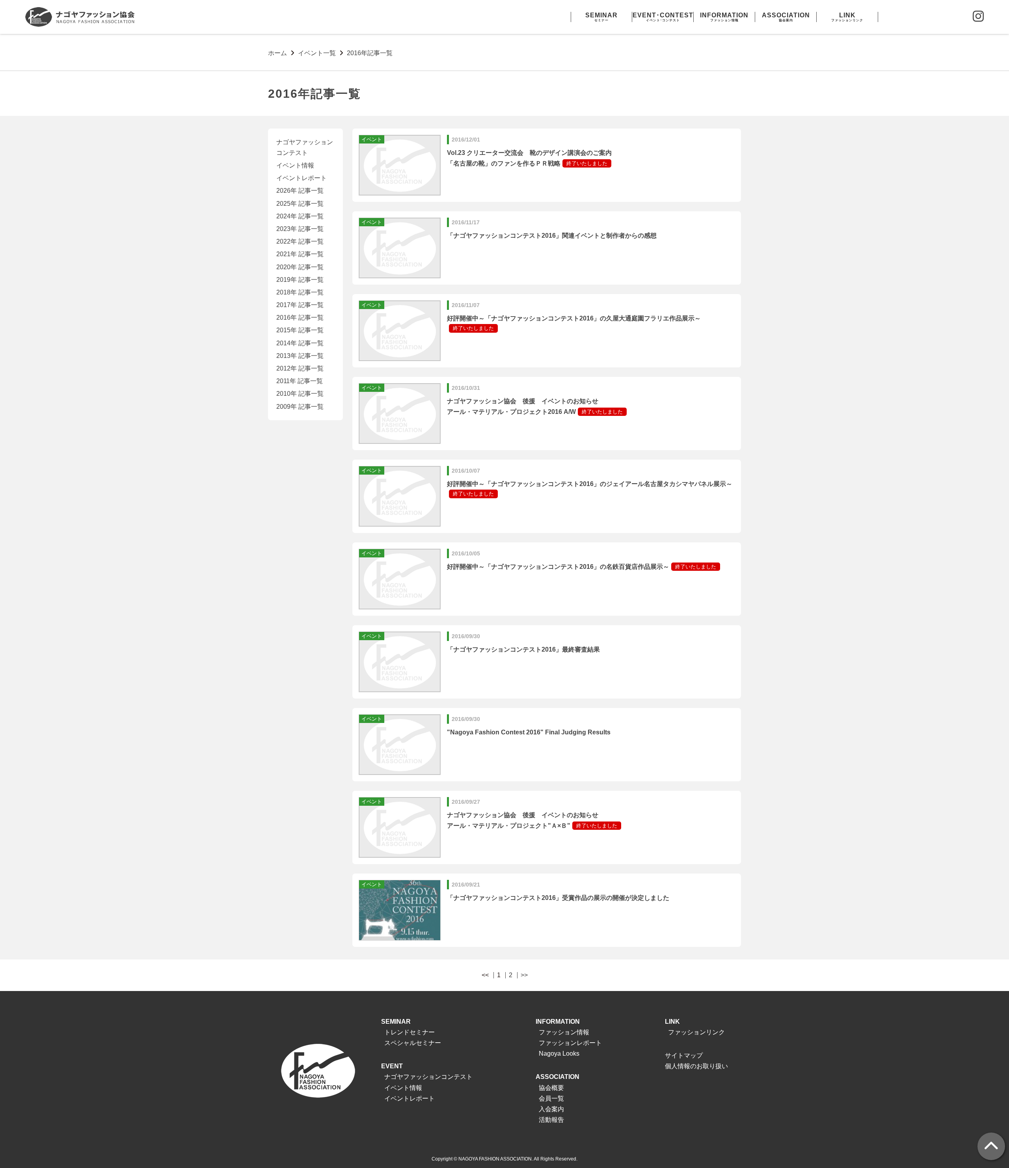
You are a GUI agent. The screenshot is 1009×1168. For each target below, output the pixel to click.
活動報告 (551, 1119)
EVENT (392, 1066)
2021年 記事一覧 (300, 254)
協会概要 (551, 1087)
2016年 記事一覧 (300, 317)
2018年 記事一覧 (300, 292)
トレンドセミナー (409, 1032)
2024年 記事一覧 (300, 216)
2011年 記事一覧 (299, 381)
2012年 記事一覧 (300, 368)
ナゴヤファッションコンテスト (428, 1076)
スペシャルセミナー (412, 1042)
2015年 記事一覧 (300, 330)
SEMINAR (396, 1021)
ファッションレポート (570, 1042)
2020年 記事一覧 (300, 267)
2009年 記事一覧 (300, 406)
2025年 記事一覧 (300, 203)
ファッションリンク (696, 1032)
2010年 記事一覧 (300, 393)
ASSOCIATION (557, 1076)
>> (524, 975)
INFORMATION (558, 1021)
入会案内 (551, 1109)
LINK (672, 1021)
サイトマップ (684, 1055)
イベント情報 (295, 165)
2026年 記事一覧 (300, 190)
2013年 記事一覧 (300, 355)
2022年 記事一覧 (300, 241)
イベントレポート (301, 178)
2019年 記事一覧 (300, 279)
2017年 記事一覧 (300, 305)
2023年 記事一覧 (300, 228)
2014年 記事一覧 (300, 343)
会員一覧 (551, 1098)
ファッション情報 (564, 1032)
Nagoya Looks (559, 1053)
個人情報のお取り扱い (696, 1066)
